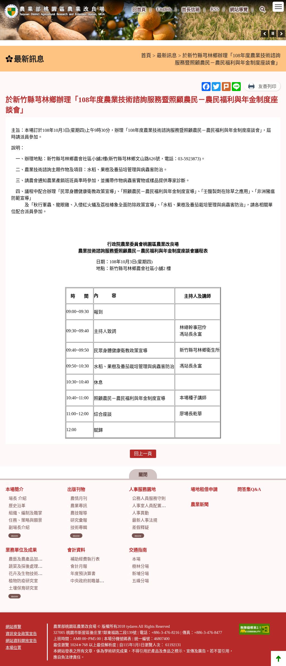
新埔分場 (140, 573)
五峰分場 (140, 581)
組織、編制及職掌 (25, 513)
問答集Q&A (249, 489)
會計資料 (76, 550)
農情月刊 (78, 498)
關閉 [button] (143, 474)
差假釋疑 (140, 527)
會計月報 (78, 566)
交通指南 (138, 550)
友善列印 (267, 86)
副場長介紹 (19, 527)
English (164, 9)
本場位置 (13, 648)
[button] (262, 13)
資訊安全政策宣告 (21, 634)
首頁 (146, 55)
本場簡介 (14, 489)
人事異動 (140, 513)
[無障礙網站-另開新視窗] (254, 629)
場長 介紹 (18, 498)
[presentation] (264, 33)
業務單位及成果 (21, 550)
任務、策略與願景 (25, 520)
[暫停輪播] (273, 33)
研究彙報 (78, 520)
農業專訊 (78, 505)
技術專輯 (78, 527)
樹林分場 (140, 566)
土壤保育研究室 (23, 588)
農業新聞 (200, 504)
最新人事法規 (144, 520)
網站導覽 (239, 9)
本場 (136, 559)
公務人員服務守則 (149, 498)
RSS (215, 9)
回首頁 (139, 9)
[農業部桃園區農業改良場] (55, 12)
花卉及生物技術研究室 (30, 573)
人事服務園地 (142, 489)
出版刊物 (76, 489)
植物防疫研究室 (23, 581)
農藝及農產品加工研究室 (32, 559)
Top (278, 658)
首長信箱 (191, 9)
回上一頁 (143, 453)
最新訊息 (167, 55)
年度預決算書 (83, 573)
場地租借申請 (204, 489)
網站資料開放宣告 (21, 641)
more (14, 535)
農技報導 (78, 513)
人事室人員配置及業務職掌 (157, 505)
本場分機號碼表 (117, 639)
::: (126, 7)
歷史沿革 (17, 505)
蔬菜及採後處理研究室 (30, 566)
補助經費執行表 (85, 559)
